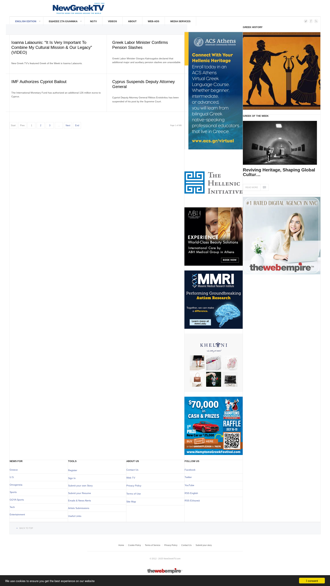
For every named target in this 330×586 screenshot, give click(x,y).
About (132, 21)
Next (68, 125)
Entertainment (17, 514)
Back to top (26, 528)
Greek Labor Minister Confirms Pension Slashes (140, 45)
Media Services (180, 21)
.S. (12, 477)
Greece (14, 469)
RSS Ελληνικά (192, 500)
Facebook (190, 469)
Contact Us (132, 469)
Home (121, 545)
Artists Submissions (78, 508)
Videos (112, 21)
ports (14, 492)
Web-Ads (153, 21)
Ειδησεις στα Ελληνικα (63, 21)
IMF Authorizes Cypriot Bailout (39, 81)
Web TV (130, 477)
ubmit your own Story (81, 485)
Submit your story (204, 545)
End (77, 125)
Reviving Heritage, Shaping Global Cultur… (279, 172)
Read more (251, 187)
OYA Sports (18, 499)
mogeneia (17, 484)
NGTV (93, 21)
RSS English (191, 493)
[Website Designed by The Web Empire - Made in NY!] (165, 573)
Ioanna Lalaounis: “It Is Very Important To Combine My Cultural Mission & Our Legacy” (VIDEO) (51, 47)
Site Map (131, 501)
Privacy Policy (133, 485)
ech (13, 507)
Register (72, 470)
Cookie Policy (134, 545)
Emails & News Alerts (79, 500)
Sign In (72, 478)
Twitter (188, 477)
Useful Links (74, 516)
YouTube (189, 485)
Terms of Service (152, 545)
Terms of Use (133, 493)
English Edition (25, 21)
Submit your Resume (79, 493)
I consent (312, 580)
